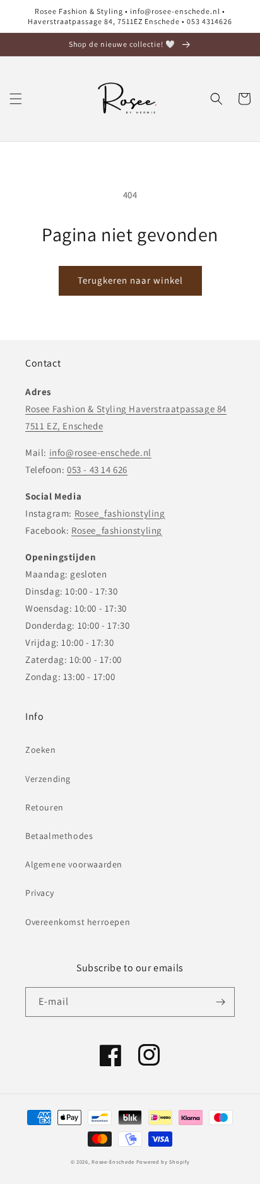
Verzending (48, 778)
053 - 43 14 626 (97, 469)
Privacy (39, 892)
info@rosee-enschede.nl (100, 452)
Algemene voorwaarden (73, 864)
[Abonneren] (220, 1002)
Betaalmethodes (59, 835)
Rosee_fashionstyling (119, 513)
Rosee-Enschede (113, 1161)
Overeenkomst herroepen (77, 922)
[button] (16, 99)
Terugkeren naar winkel (130, 280)
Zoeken (40, 749)
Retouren (44, 807)
